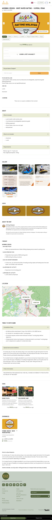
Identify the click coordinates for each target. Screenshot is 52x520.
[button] (26, 32)
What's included (8, 115)
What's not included (9, 134)
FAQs (3, 493)
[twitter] (10, 484)
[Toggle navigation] (49, 3)
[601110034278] (3, 484)
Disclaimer (19, 500)
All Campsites (19, 491)
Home (3, 489)
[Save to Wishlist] (16, 398)
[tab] (26, 115)
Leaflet (48, 315)
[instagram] (14, 484)
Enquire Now (39, 518)
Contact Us (5, 491)
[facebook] (7, 484)
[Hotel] (26, 301)
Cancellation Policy (8, 327)
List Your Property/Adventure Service (21, 495)
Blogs (3, 498)
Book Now (13, 518)
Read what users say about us (38, 489)
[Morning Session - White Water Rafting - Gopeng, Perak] (14, 211)
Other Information (8, 369)
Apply (39, 73)
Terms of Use (19, 498)
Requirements (7, 147)
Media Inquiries (5, 503)
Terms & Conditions (22, 510)
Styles (18, 489)
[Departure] (36, 306)
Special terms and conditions (11, 348)
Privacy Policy (5, 500)
